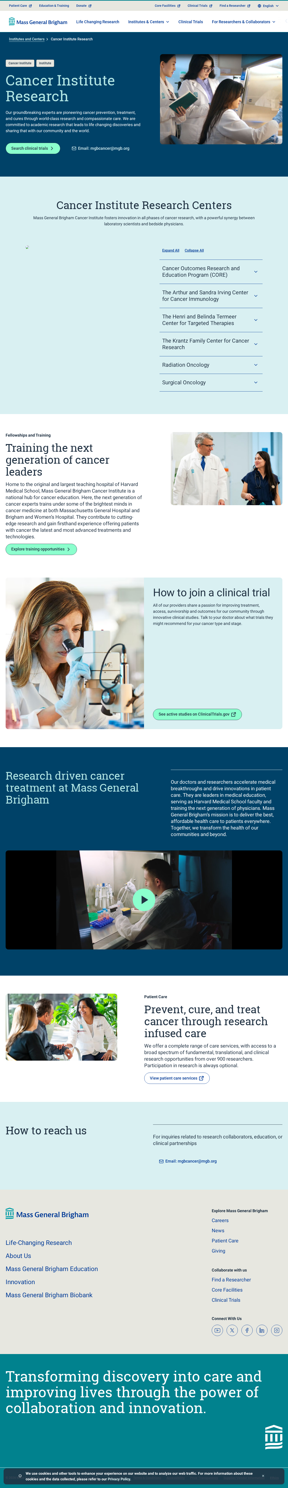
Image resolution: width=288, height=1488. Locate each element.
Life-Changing (39, 1242)
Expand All (170, 250)
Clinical (226, 1300)
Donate (81, 5)
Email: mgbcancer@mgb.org (103, 148)
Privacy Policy (119, 1479)
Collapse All (194, 250)
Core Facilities (165, 5)
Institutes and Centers (27, 39)
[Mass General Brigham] (38, 21)
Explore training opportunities (38, 549)
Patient (225, 1241)
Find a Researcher (232, 5)
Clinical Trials (197, 5)
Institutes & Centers (146, 21)
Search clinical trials (29, 148)
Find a (231, 1280)
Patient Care (18, 5)
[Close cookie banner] (263, 1476)
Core (227, 1290)
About (18, 1256)
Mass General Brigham (52, 1269)
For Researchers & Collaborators (241, 21)
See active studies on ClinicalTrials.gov (194, 714)
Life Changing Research (97, 21)
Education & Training (54, 5)
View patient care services (173, 1078)
